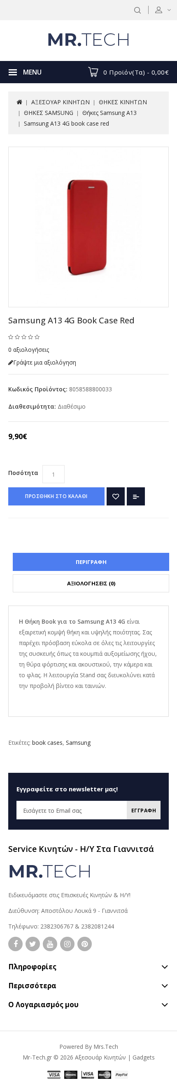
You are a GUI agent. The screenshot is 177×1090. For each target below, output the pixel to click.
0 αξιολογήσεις (28, 349)
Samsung (78, 742)
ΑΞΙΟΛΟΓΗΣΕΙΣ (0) (91, 583)
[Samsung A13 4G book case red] (88, 227)
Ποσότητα (23, 473)
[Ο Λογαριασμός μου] (168, 10)
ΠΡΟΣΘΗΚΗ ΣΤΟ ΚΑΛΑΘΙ (56, 496)
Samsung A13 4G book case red (66, 123)
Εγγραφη (143, 810)
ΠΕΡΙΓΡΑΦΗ (91, 562)
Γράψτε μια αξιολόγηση (44, 362)
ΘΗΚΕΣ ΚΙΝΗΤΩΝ (123, 102)
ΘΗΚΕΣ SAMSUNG (48, 113)
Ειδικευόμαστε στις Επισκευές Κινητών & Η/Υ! (69, 895)
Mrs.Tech (105, 1046)
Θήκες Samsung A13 (109, 113)
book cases (47, 742)
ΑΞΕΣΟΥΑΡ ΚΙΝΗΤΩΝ (60, 102)
